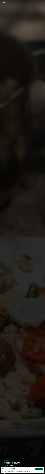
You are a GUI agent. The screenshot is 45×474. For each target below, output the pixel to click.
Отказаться (38, 470)
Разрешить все (39, 468)
